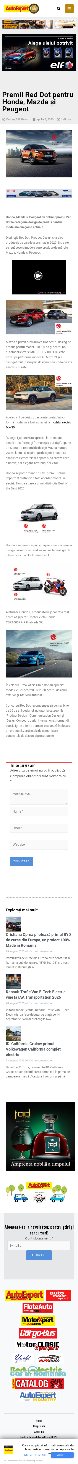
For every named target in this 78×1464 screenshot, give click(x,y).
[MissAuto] (49, 1358)
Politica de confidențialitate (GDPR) (39, 1437)
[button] (59, 9)
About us (39, 1431)
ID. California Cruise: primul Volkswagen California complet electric (33, 1049)
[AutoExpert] (24, 1295)
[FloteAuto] (38, 1308)
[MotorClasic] (37, 1346)
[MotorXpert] (38, 1320)
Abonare (39, 1255)
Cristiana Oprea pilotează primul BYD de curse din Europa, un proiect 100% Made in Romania (38, 940)
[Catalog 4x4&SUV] (38, 1383)
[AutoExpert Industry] (37, 1396)
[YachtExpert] (23, 1358)
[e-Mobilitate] (38, 1371)
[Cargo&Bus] (38, 1333)
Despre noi (39, 1426)
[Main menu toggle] (69, 8)
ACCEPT (62, 1455)
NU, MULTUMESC (35, 1455)
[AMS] (58, 1295)
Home (39, 1420)
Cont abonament (39, 1238)
